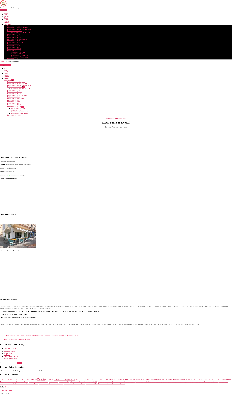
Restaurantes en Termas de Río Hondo (18, 27)
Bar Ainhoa (7, 355)
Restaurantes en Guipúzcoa (169, 382)
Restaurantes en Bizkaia (53, 382)
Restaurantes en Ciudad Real (105, 382)
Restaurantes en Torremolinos (19, 55)
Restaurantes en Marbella (18, 52)
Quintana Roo (79, 379)
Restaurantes (7, 24)
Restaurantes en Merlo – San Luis (20, 32)
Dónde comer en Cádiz (12, 336)
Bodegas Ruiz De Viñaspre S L (13, 356)
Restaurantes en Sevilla (13, 58)
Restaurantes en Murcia (21, 383)
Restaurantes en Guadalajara (157, 382)
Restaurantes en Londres (211, 382)
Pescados (6, 16)
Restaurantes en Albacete (216, 379)
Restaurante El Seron (10, 348)
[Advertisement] (116, 142)
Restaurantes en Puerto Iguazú (16, 26)
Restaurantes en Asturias (10, 382)
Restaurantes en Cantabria (77, 382)
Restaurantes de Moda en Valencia (182, 379)
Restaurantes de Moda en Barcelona (119, 379)
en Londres (34, 379)
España (22, 336)
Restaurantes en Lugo (223, 382)
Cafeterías (6, 22)
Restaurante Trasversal (43, 336)
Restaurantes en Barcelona (38, 382)
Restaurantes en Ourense (44, 383)
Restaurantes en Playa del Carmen (17, 39)
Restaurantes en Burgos (65, 382)
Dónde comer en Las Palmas (7, 379)
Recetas (2, 61)
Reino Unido (86, 379)
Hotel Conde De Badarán (11, 358)
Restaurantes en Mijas (17, 53)
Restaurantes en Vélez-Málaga (19, 57)
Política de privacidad (6, 390)
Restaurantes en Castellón (90, 382)
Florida (46, 379)
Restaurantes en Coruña (119, 382)
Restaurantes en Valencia (105, 384)
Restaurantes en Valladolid (118, 384)
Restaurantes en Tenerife (79, 384)
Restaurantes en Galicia (143, 382)
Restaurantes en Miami (13, 34)
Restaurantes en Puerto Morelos (16, 42)
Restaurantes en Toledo (92, 384)
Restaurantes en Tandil (13, 47)
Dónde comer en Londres (20, 379)
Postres (6, 13)
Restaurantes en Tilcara (13, 45)
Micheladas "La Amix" (10, 351)
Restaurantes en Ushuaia (14, 49)
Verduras (6, 21)
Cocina (7, 387)
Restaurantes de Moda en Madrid (161, 379)
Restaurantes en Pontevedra (56, 384)
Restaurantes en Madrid (8, 384)
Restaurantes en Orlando (14, 37)
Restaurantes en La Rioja (180, 382)
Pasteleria (6, 19)
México (51, 379)
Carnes (6, 18)
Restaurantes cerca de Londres (98, 379)
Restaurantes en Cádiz (119, 118)
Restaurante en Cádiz (30, 336)
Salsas (5, 14)
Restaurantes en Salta (13, 44)
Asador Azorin (8, 353)
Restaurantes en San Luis (14, 31)
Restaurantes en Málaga (14, 50)
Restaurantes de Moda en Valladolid (201, 379)
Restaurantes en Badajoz (22, 382)
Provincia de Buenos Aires (64, 379)
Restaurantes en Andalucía (58, 336)
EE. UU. (28, 379)
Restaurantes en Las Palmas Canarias (195, 382)
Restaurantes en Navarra (32, 384)
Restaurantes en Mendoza (14, 36)
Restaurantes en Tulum (13, 40)
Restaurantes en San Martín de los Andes (19, 29)
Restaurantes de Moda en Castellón (141, 379)
